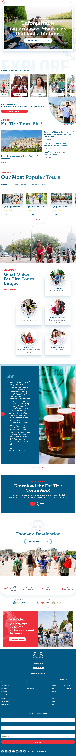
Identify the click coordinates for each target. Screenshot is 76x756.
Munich (53, 701)
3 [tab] (36, 219)
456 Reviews (63, 210)
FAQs (2, 682)
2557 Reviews (39, 210)
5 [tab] (38, 219)
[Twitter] (9, 751)
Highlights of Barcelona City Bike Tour (12, 207)
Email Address (38, 733)
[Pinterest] (20, 751)
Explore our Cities (33, 542)
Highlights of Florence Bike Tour (60, 207)
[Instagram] (2, 751)
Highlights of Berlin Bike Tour (36, 207)
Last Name (38, 725)
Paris (53, 704)
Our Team (28, 682)
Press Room (4, 688)
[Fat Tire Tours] (3, 2)
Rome (53, 708)
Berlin (53, 688)
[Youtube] (17, 751)
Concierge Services (5, 695)
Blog (27, 685)
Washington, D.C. (68, 688)
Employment (4, 708)
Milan (53, 698)
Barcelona (54, 685)
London (53, 695)
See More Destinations (17, 639)
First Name (38, 717)
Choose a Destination (33, 40)
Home (66, 751)
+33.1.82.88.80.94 (38, 668)
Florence (54, 691)
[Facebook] (6, 751)
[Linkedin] (13, 751)
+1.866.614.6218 (38, 663)
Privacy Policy (72, 751)
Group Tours (4, 691)
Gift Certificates (5, 685)
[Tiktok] (24, 751)
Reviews (3, 698)
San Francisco (67, 685)
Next (72, 86)
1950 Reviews (14, 210)
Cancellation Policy (5, 704)
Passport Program (30, 688)
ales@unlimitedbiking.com (38, 673)
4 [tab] (37, 219)
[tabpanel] (38, 85)
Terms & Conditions (5, 701)
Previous (3, 86)
